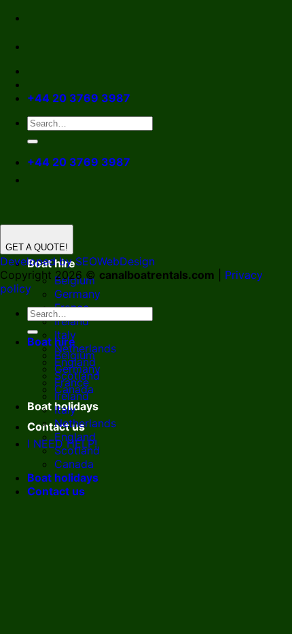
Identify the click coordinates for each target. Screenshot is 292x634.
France (71, 382)
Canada (74, 464)
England (75, 437)
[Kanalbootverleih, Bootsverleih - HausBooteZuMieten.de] (66, 46)
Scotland (77, 450)
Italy (65, 409)
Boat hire (51, 341)
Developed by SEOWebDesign (77, 261)
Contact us (56, 491)
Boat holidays (62, 477)
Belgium (74, 355)
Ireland (71, 321)
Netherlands (85, 423)
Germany (77, 294)
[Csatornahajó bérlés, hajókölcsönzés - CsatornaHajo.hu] (38, 46)
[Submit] (32, 141)
